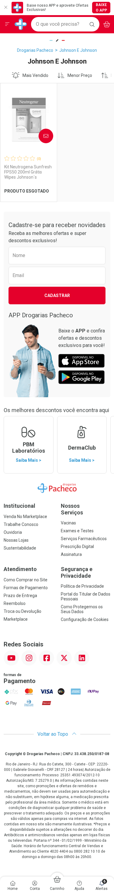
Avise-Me (41, 136)
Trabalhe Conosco (21, 524)
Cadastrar (57, 295)
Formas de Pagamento (26, 587)
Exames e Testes (77, 530)
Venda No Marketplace (25, 516)
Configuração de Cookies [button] (85, 619)
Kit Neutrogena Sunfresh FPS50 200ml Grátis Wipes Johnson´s (28, 172)
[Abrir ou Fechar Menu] (7, 24)
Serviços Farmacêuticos (84, 538)
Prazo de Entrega (20, 595)
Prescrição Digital (77, 546)
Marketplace (16, 619)
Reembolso (15, 603)
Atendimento (20, 569)
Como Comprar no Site (25, 579)
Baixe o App (101, 7)
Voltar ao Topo (53, 734)
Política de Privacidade (82, 586)
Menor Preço (79, 75)
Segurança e (76, 572)
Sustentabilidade (20, 548)
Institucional (19, 506)
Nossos (72, 509)
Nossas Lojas (16, 540)
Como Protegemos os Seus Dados (82, 609)
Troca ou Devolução (22, 611)
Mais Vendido (35, 75)
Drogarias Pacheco (35, 50)
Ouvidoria (13, 532)
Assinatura (71, 554)
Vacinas (68, 522)
